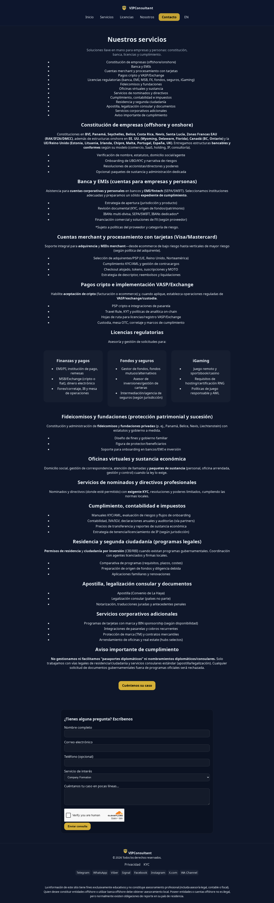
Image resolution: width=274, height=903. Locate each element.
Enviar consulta (77, 826)
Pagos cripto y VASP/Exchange (141, 75)
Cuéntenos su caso (137, 685)
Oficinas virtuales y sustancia (141, 88)
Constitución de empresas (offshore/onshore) (141, 62)
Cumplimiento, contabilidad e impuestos (141, 97)
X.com (173, 872)
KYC (146, 864)
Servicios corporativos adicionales (141, 110)
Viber (114, 872)
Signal (126, 872)
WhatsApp (100, 872)
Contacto (169, 17)
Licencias (127, 17)
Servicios (107, 17)
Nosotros (147, 17)
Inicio (89, 17)
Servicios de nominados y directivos (141, 93)
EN (186, 17)
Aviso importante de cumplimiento (141, 115)
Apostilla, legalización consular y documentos (141, 106)
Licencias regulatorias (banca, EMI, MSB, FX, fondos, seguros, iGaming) (141, 80)
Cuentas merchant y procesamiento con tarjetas (141, 71)
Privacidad (132, 864)
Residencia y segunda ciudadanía (141, 102)
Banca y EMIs (141, 66)
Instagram (158, 872)
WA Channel (189, 872)
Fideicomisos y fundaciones (141, 84)
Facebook (140, 872)
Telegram (83, 872)
